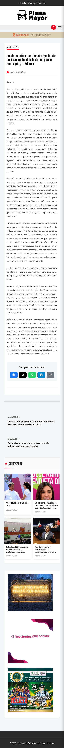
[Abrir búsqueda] (53, 27)
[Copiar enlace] (50, 375)
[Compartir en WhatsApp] (32, 375)
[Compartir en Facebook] (14, 375)
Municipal (13, 47)
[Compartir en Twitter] (23, 375)
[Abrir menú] (59, 27)
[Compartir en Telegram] (41, 375)
